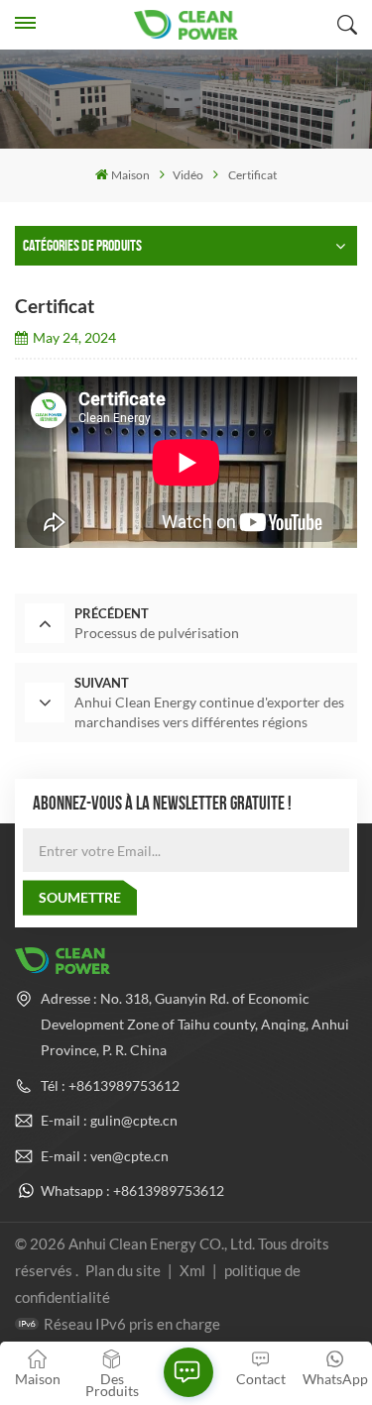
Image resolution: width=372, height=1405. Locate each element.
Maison (130, 174)
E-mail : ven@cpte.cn (105, 1155)
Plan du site (124, 1270)
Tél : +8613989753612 (110, 1085)
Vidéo (188, 174)
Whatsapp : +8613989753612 (132, 1190)
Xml (192, 1270)
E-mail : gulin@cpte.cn (109, 1120)
